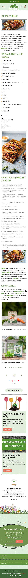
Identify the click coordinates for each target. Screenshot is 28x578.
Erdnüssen (6, 245)
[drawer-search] (21, 7)
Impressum (21, 570)
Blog (2, 274)
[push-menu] (3, 7)
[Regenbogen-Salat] (21, 375)
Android (8, 272)
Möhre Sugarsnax (6, 329)
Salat (15, 236)
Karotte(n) (6, 67)
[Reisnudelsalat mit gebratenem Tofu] (6, 375)
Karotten (5, 206)
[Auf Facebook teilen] (9, 380)
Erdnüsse (7, 104)
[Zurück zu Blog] (14, 375)
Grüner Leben (10, 367)
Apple (3, 272)
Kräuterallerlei (18, 367)
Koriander (7, 76)
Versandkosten (23, 573)
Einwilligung (10, 546)
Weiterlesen (7, 429)
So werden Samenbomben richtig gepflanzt (11, 456)
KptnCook (4, 48)
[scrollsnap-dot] (11, 499)
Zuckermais (8, 70)
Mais (4, 212)
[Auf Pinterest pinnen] (12, 380)
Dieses (3, 268)
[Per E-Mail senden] (18, 380)
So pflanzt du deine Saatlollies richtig (14, 415)
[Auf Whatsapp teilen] (15, 380)
